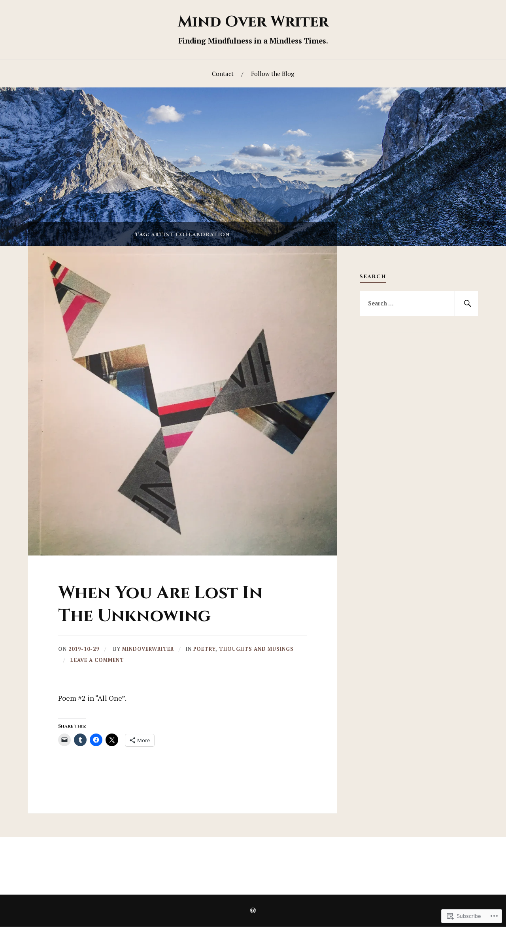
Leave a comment (97, 660)
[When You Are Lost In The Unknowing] (182, 552)
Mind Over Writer (253, 22)
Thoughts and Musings (256, 649)
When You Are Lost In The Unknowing (160, 604)
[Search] (466, 303)
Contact (223, 74)
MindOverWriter (148, 649)
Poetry (204, 649)
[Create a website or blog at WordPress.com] (253, 911)
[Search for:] (419, 303)
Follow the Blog (273, 74)
